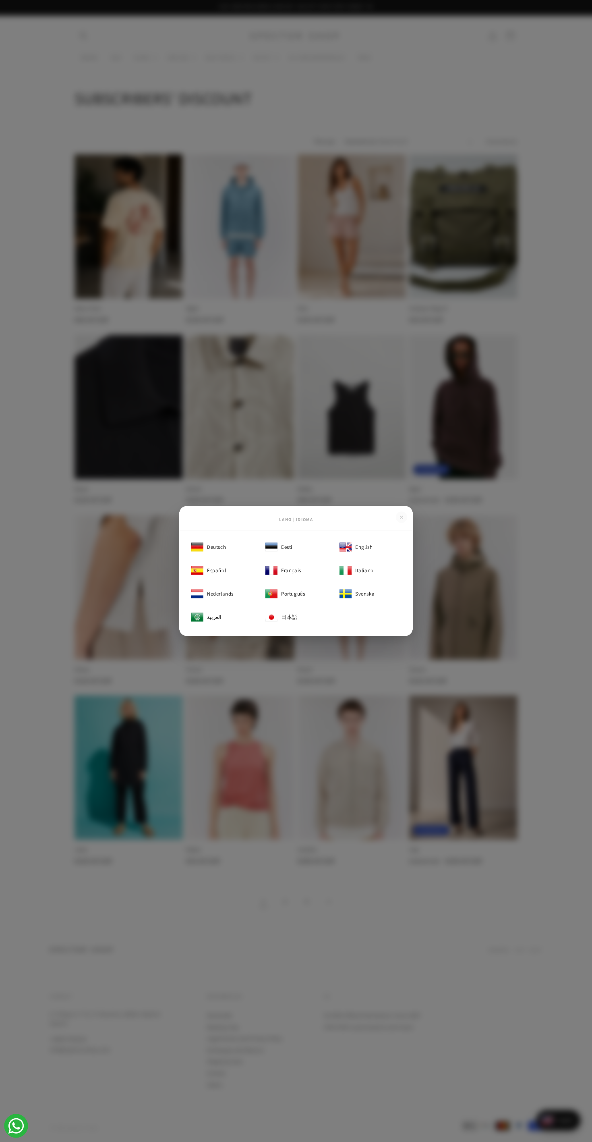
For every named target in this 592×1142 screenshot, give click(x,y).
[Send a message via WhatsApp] (16, 1126)
